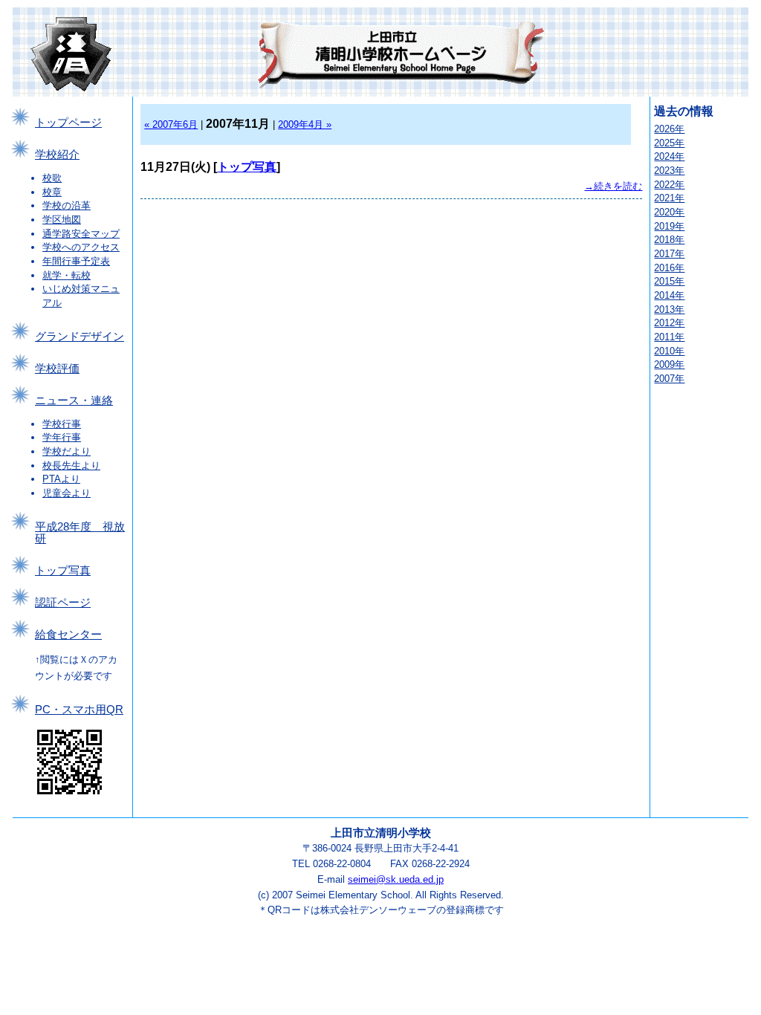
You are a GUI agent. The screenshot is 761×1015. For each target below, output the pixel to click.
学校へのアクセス (81, 247)
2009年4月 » (304, 124)
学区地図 (61, 219)
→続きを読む (613, 186)
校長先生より (71, 465)
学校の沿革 (66, 205)
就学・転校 (66, 275)
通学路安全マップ (81, 233)
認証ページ (63, 603)
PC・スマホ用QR (79, 710)
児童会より (66, 493)
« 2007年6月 (171, 124)
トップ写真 (63, 571)
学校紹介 (57, 154)
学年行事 (61, 437)
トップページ (68, 123)
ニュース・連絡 (74, 400)
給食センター (68, 635)
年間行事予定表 (76, 261)
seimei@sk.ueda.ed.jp (396, 879)
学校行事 (61, 423)
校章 (52, 192)
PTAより (61, 478)
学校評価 (57, 368)
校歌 (52, 178)
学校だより (66, 451)
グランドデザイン (79, 337)
